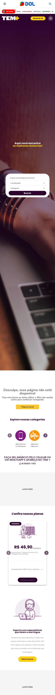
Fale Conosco (27, 659)
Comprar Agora (27, 580)
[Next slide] (45, 435)
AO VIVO (9, 12)
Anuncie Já (38, 18)
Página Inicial (27, 406)
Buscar (27, 193)
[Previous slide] (10, 435)
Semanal (15, 524)
